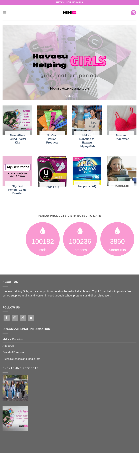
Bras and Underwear (122, 137)
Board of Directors (13, 352)
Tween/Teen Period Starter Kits (17, 139)
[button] (5, 12)
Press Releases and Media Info (21, 358)
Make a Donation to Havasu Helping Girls (87, 141)
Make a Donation (13, 339)
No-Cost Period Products (52, 139)
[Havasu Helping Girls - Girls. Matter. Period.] (69, 12)
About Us (8, 345)
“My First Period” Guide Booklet (17, 190)
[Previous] (9, 62)
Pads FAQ (52, 186)
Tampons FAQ (87, 186)
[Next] (129, 62)
